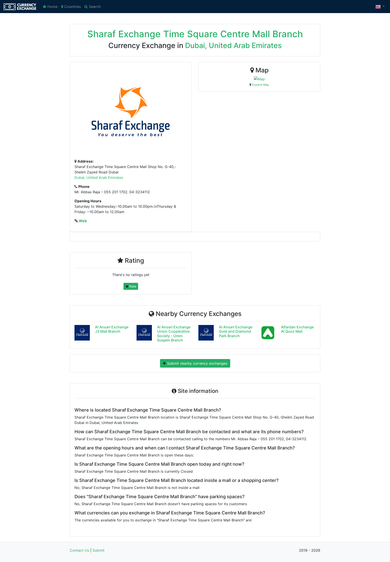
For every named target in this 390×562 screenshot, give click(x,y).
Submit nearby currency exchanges (196, 363)
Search (94, 6)
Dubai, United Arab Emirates (233, 45)
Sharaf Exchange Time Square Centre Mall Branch (195, 33)
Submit (98, 550)
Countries (72, 6)
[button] (380, 6)
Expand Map (260, 84)
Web (82, 221)
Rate (132, 286)
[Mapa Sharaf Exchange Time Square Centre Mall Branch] (259, 78)
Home (52, 6)
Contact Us (79, 550)
